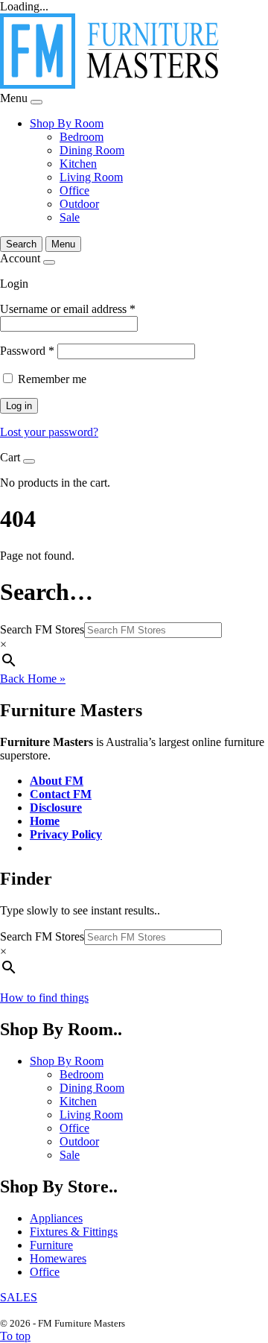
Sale (70, 217)
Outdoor (79, 203)
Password (27, 350)
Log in (19, 405)
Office (74, 190)
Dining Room (92, 150)
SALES (18, 1297)
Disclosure (56, 807)
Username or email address (67, 309)
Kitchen (78, 163)
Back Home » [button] (33, 678)
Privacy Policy (66, 834)
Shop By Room (66, 123)
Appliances (56, 1218)
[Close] (36, 102)
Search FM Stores (42, 629)
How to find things (44, 997)
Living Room (91, 177)
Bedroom (81, 136)
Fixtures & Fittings (74, 1231)
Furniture (51, 1245)
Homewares (58, 1258)
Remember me (52, 379)
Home (45, 821)
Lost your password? (49, 432)
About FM (56, 780)
